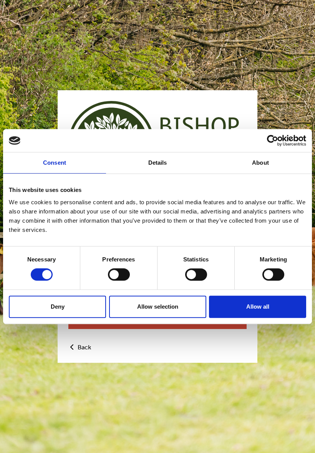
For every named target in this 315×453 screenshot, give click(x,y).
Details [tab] (157, 162)
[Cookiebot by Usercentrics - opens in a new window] (272, 140)
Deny (58, 306)
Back (83, 347)
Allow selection (157, 306)
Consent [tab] (54, 162)
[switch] (119, 274)
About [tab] (260, 162)
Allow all (257, 306)
